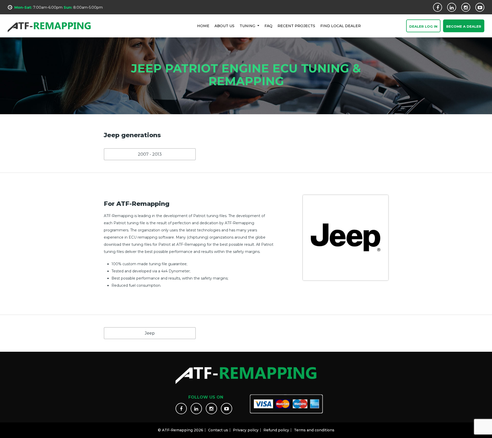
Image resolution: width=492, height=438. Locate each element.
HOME (203, 26)
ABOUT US (224, 26)
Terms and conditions (314, 430)
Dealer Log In (423, 26)
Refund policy (276, 430)
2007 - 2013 (150, 154)
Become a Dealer (463, 26)
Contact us (218, 430)
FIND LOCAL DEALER (340, 26)
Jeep (150, 333)
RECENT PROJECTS (296, 26)
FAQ (268, 26)
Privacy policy (246, 430)
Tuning (248, 26)
